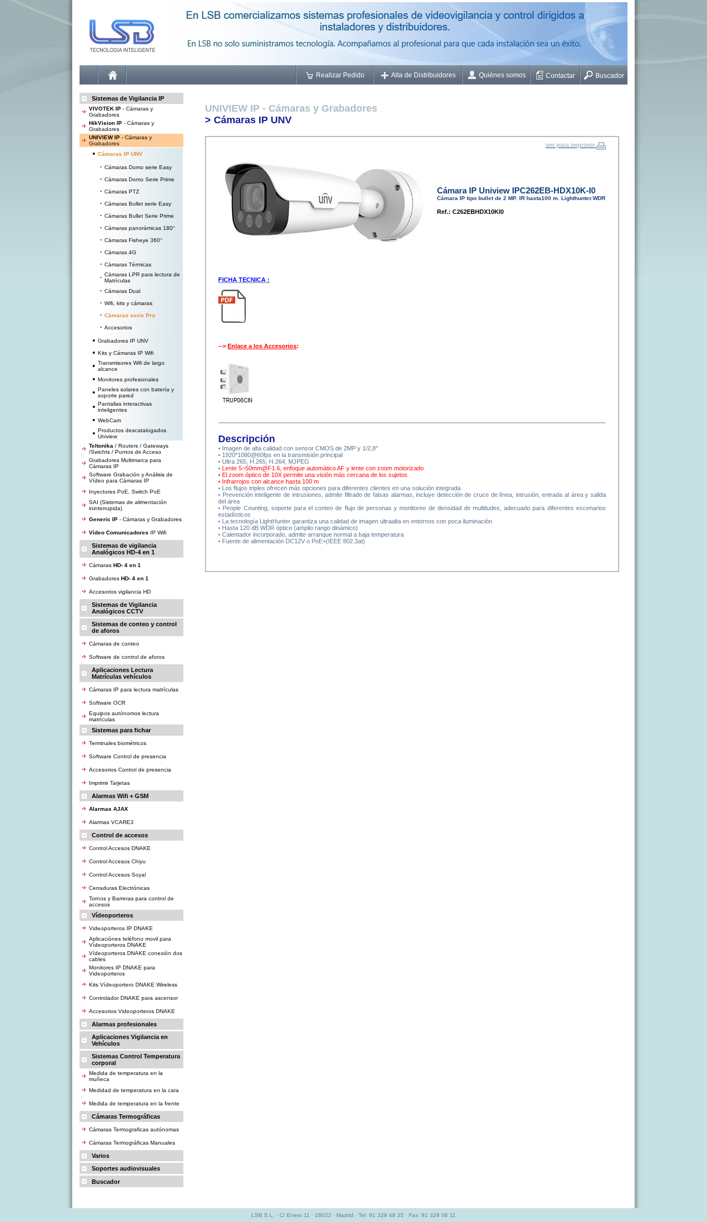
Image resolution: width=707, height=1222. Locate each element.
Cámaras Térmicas (127, 264)
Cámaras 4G (120, 252)
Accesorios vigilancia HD (120, 592)
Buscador (609, 76)
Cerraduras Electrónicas (119, 888)
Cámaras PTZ (121, 191)
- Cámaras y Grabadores (135, 519)
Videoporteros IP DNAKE (121, 928)
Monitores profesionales (128, 379)
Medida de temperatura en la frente (134, 1103)
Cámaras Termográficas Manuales (132, 1143)
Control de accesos (120, 835)
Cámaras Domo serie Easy (138, 167)
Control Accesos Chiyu (117, 861)
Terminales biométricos (117, 743)
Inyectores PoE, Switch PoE (125, 492)
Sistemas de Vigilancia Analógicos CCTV (124, 608)
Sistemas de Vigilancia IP (128, 98)
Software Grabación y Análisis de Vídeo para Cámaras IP (131, 477)
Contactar (560, 76)
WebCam (109, 420)
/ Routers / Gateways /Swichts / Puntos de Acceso (128, 449)
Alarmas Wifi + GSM (120, 796)
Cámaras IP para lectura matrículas (133, 689)
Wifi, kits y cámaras (128, 303)
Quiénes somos (502, 75)
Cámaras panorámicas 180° (139, 228)
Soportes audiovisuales (126, 1168)
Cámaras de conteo (114, 644)
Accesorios (118, 327)
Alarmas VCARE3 (111, 822)
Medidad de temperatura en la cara (134, 1090)
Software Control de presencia (127, 756)
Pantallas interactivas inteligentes (125, 407)
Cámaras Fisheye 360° (133, 240)
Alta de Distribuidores (423, 75)
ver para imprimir (570, 144)
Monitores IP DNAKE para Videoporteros (122, 970)
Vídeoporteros (112, 915)
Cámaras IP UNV (253, 119)
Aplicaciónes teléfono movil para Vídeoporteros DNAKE (130, 942)
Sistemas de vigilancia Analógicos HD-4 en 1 (124, 548)
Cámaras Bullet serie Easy (137, 204)
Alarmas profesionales (124, 1024)
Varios (100, 1155)
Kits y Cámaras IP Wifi (126, 353)
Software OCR (107, 703)
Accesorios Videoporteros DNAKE (132, 1011)
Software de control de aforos (127, 657)
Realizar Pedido (340, 75)
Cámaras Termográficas (126, 1116)
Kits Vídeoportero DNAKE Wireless (133, 985)
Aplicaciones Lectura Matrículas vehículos (122, 673)
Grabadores (119, 578)
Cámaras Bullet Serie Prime (139, 216)
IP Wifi (127, 532)
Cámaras (115, 565)
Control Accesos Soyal (117, 875)
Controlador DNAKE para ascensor (133, 998)
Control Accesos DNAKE (120, 848)
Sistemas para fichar (121, 730)
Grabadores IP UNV (123, 341)
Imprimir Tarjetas (109, 783)
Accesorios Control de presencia (130, 770)
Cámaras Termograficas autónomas (134, 1129)
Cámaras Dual (122, 291)
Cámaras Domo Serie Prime (139, 179)
